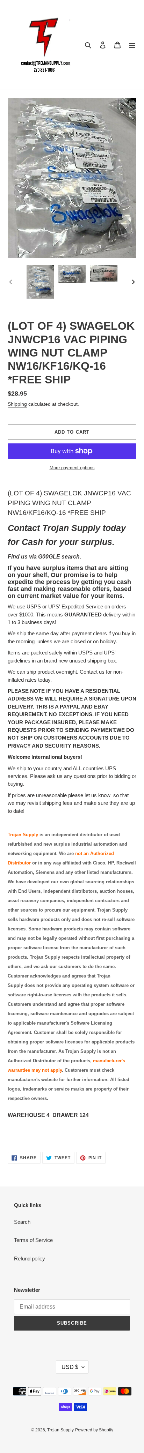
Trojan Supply (60, 1430)
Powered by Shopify (94, 1430)
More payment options (72, 467)
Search (22, 1222)
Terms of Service (33, 1240)
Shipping (17, 404)
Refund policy (29, 1258)
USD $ (70, 1367)
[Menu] (132, 44)
